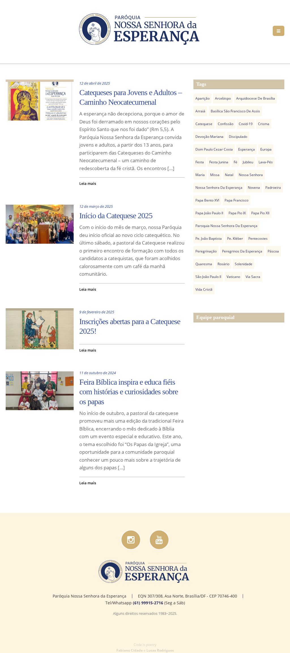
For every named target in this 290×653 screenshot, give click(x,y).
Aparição (202, 98)
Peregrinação (206, 251)
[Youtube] (159, 540)
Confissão (225, 123)
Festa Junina (218, 162)
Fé (235, 162)
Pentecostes (258, 238)
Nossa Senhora (251, 174)
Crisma (263, 123)
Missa (214, 174)
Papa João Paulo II (209, 213)
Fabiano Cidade (129, 650)
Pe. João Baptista (208, 238)
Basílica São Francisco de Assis (235, 111)
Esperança (246, 149)
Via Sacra (253, 276)
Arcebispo (223, 98)
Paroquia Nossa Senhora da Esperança (226, 225)
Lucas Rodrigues (160, 650)
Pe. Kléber (235, 238)
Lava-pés (266, 162)
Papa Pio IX (237, 213)
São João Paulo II (208, 276)
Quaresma (203, 264)
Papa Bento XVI (207, 200)
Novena (254, 187)
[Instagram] (131, 540)
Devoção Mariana (209, 136)
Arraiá (200, 111)
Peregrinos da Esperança (242, 251)
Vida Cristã (203, 289)
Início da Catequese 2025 (115, 215)
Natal (229, 174)
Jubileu (248, 162)
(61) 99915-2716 (148, 602)
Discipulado (238, 136)
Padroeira (273, 187)
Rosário (223, 264)
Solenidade (243, 264)
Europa (266, 149)
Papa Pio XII (260, 213)
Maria (200, 174)
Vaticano (233, 276)
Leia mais (87, 183)
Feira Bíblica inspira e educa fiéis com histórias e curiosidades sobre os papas (128, 392)
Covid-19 (246, 123)
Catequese (203, 123)
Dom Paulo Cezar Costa (214, 149)
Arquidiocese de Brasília (255, 98)
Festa (199, 162)
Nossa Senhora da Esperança (218, 187)
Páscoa (273, 251)
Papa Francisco (236, 200)
